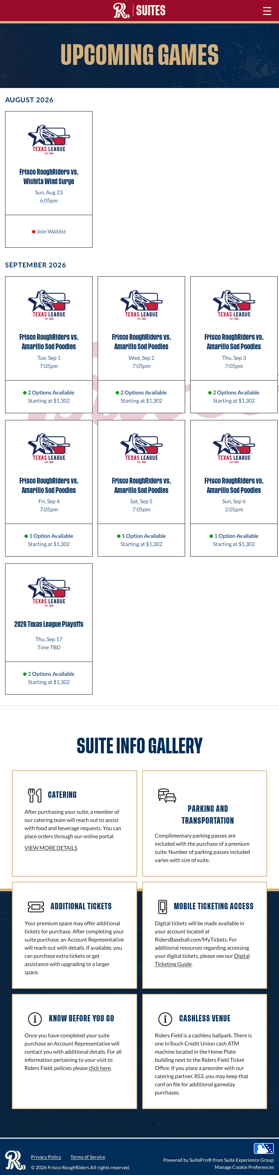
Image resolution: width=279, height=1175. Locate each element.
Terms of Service (87, 1157)
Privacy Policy (46, 1157)
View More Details (50, 847)
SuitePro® (201, 1160)
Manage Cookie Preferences (244, 1167)
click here (100, 1068)
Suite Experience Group (249, 1160)
